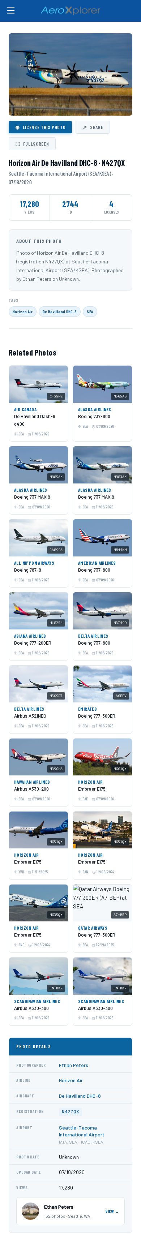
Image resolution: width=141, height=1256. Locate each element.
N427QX (70, 1112)
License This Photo (40, 127)
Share (92, 127)
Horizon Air (23, 311)
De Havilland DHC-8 (60, 311)
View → (112, 1211)
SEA (90, 311)
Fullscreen (32, 144)
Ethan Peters (73, 1065)
